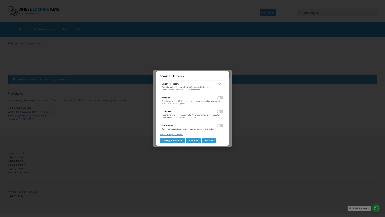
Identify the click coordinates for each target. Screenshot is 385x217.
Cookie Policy (177, 135)
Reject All (209, 140)
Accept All (193, 140)
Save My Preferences (172, 140)
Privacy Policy (165, 135)
